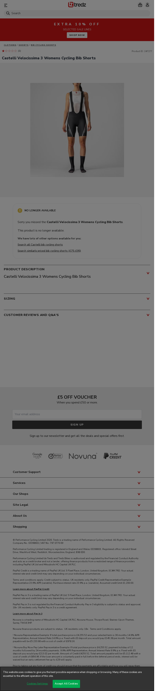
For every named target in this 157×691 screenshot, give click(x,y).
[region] (77, 679)
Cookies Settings (37, 683)
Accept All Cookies (66, 683)
